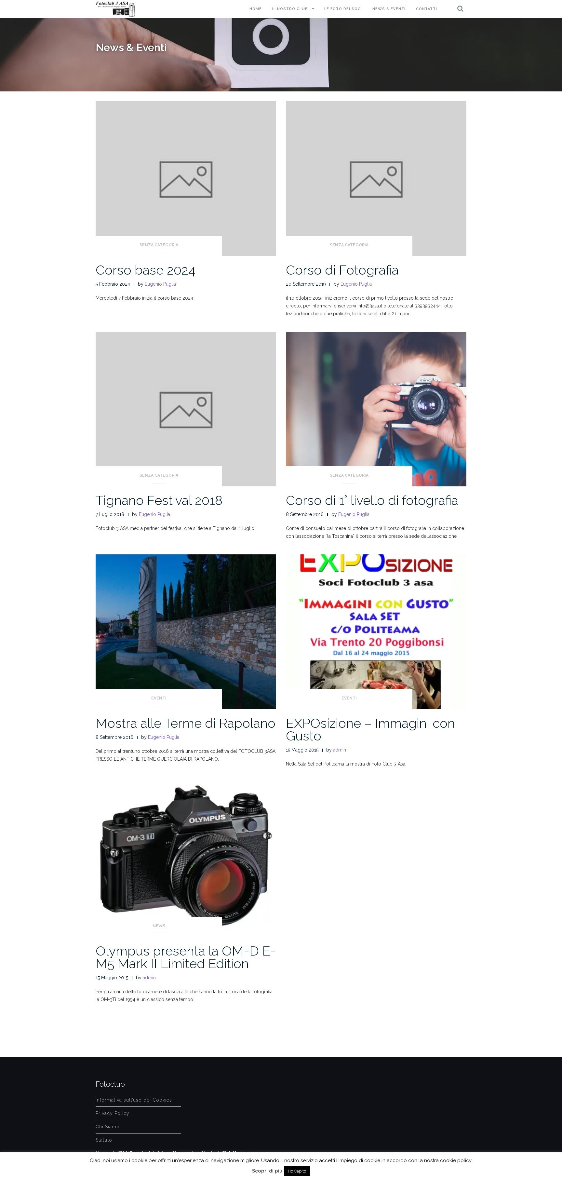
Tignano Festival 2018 (159, 500)
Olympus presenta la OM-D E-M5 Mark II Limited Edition (186, 957)
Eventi (159, 698)
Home (255, 9)
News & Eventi (389, 9)
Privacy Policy (112, 1113)
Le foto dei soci (343, 9)
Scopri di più (267, 1171)
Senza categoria (159, 245)
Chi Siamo (108, 1126)
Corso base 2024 (145, 270)
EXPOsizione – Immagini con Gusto (370, 729)
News (159, 926)
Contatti (426, 9)
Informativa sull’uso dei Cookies (134, 1100)
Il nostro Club (290, 9)
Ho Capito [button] (297, 1171)
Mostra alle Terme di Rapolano (185, 723)
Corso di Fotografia (342, 270)
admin (339, 750)
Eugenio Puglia (160, 284)
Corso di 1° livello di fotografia (372, 500)
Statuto (104, 1140)
